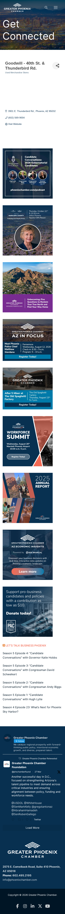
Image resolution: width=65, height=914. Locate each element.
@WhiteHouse (33, 803)
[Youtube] (47, 906)
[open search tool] (46, 7)
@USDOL (17, 803)
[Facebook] (17, 906)
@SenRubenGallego (24, 814)
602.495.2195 (21, 875)
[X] (40, 906)
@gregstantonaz (42, 806)
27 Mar (38, 771)
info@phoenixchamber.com (20, 879)
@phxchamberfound (21, 771)
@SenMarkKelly (21, 806)
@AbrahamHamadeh (24, 810)
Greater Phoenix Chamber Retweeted (39, 758)
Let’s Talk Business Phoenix (26, 645)
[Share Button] (56, 65)
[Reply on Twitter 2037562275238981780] (14, 819)
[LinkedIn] (32, 906)
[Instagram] (25, 906)
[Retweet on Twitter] (20, 758)
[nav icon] (55, 7)
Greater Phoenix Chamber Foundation (29, 765)
